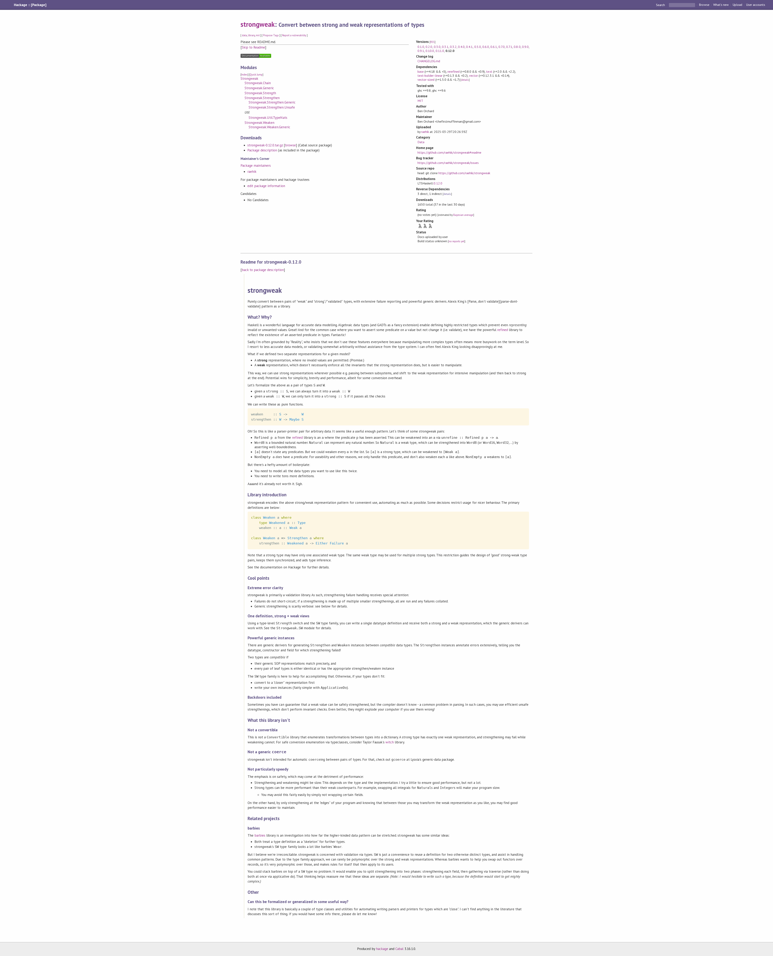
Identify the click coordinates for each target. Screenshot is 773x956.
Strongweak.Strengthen (262, 98)
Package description (262, 150)
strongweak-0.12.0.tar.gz (265, 145)
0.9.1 (421, 51)
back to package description (263, 270)
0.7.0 (501, 47)
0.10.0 (430, 51)
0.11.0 (440, 51)
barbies (259, 835)
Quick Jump (256, 74)
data (244, 35)
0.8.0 (517, 47)
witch (389, 742)
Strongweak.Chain (258, 83)
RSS (432, 42)
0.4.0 (461, 47)
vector (473, 75)
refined (502, 330)
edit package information (266, 186)
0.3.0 (437, 47)
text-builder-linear (430, 75)
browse (290, 145)
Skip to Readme (253, 47)
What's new (721, 5)
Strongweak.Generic (259, 88)
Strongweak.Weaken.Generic (269, 127)
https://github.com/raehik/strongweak (464, 173)
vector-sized (426, 80)
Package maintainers (256, 165)
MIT (420, 101)
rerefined (453, 71)
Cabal (399, 949)
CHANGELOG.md (429, 61)
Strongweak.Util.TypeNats (268, 117)
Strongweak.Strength (260, 93)
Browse (704, 5)
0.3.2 (453, 47)
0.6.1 (493, 47)
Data (421, 142)
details (465, 80)
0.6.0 (485, 47)
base (421, 71)
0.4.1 (469, 47)
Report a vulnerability (294, 35)
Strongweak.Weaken (259, 122)
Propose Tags (271, 35)
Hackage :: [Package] (30, 5)
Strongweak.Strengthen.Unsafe (272, 107)
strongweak (258, 24)
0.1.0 (421, 47)
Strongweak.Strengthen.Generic (272, 102)
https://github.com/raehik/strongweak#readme (449, 152)
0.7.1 (509, 47)
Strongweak (249, 78)
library (251, 35)
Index (244, 74)
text (489, 71)
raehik (251, 171)
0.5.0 (477, 47)
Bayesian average (463, 215)
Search (661, 5)
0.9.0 (525, 47)
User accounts (755, 5)
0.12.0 (438, 183)
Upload (737, 5)
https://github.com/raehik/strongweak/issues (448, 163)
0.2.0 (429, 47)
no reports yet (456, 241)
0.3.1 (445, 47)
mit (257, 35)
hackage (382, 949)
